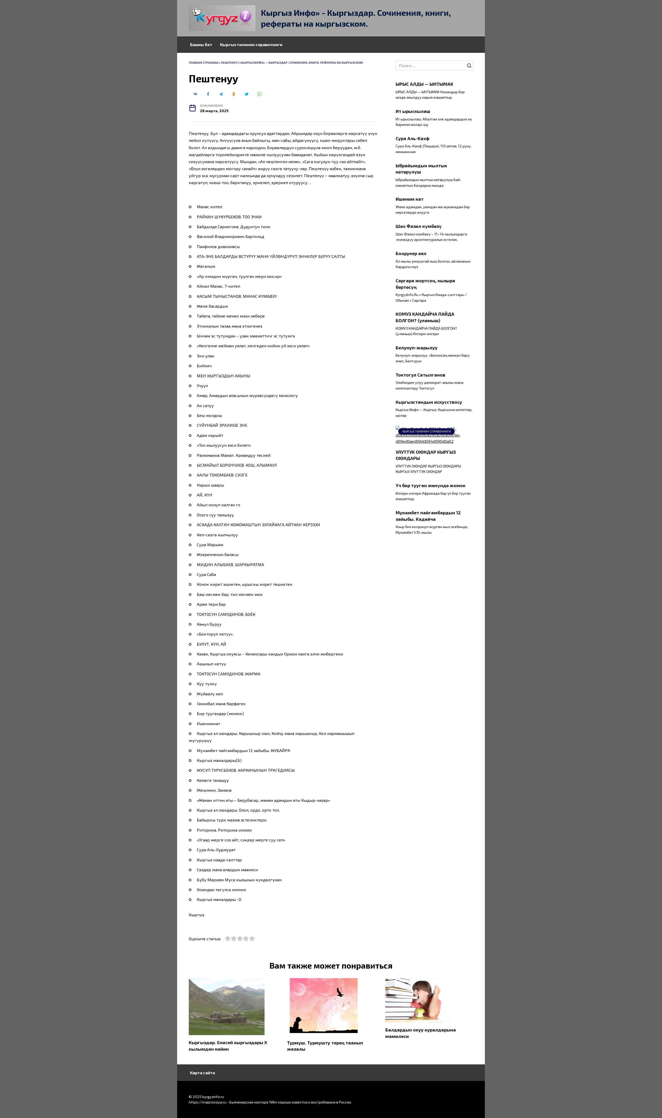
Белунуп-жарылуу (417, 347)
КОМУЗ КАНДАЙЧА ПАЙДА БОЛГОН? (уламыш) (425, 317)
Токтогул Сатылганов (420, 375)
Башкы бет (201, 44)
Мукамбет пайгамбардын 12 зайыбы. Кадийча (428, 516)
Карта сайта (202, 1072)
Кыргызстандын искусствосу (429, 402)
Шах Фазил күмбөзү (419, 226)
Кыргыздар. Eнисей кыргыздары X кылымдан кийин (228, 1046)
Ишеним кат (410, 199)
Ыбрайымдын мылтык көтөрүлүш (421, 169)
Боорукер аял (411, 253)
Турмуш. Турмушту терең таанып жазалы (325, 1046)
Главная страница (204, 62)
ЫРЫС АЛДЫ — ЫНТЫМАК (424, 84)
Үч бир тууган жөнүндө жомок (430, 485)
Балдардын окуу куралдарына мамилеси (420, 1033)
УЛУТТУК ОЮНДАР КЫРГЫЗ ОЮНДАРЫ (426, 455)
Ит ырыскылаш (413, 111)
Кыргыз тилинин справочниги (251, 44)
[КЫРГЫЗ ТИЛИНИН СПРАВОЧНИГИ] (434, 441)
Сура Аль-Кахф (413, 138)
